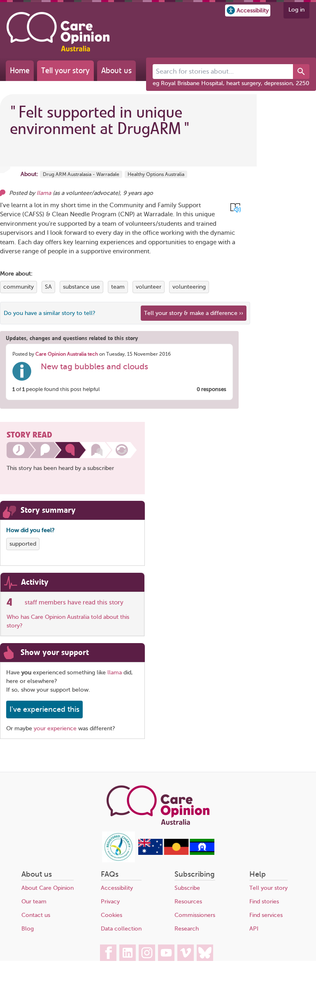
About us (116, 70)
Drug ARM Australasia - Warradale (81, 174)
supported (22, 544)
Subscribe (187, 888)
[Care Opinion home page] (58, 31)
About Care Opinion (47, 888)
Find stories (264, 901)
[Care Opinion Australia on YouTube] (166, 952)
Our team (33, 901)
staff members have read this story (74, 602)
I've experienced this (44, 709)
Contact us (35, 915)
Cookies (111, 915)
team (118, 287)
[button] (247, 10)
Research (186, 929)
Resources (188, 901)
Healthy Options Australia (156, 174)
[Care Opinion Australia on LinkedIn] (127, 952)
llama (44, 193)
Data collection (121, 929)
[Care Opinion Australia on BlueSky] (205, 952)
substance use (81, 287)
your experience (55, 728)
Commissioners (194, 915)
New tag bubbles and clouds (94, 366)
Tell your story (65, 70)
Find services (266, 915)
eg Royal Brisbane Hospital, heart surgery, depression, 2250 (231, 83)
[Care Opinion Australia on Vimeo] (185, 952)
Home (20, 70)
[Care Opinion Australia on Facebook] (108, 952)
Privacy (110, 901)
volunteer (148, 287)
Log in (296, 10)
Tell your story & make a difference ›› (193, 313)
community (18, 287)
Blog (27, 929)
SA (48, 287)
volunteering (189, 287)
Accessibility (117, 888)
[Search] (301, 71)
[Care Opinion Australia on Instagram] (147, 952)
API (253, 929)
